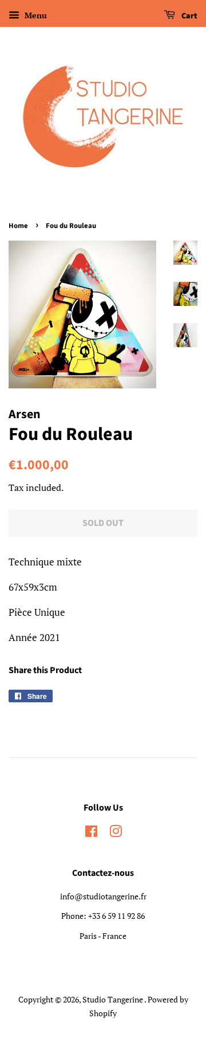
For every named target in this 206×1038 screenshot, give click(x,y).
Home (18, 226)
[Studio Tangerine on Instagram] (115, 833)
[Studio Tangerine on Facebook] (91, 833)
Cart (188, 16)
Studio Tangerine (113, 999)
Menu (34, 15)
